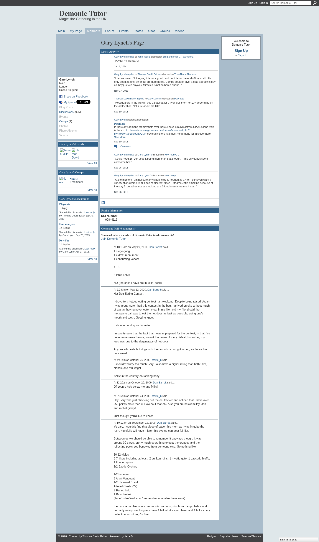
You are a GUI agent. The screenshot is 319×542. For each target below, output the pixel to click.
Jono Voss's (144, 56)
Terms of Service (251, 536)
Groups (63, 121)
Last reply (89, 212)
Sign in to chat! (289, 539)
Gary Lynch (120, 56)
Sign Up (252, 3)
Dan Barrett (155, 247)
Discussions (66, 112)
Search (315, 3)
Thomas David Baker (125, 98)
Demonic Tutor (83, 13)
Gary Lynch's (154, 98)
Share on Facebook (76, 96)
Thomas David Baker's (150, 74)
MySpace (70, 102)
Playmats (64, 204)
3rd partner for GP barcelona (178, 56)
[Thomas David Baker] (77, 153)
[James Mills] (65, 153)
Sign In (264, 3)
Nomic (74, 179)
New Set (64, 240)
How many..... (67, 224)
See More (120, 137)
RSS (103, 203)
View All (92, 163)
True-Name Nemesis (185, 74)
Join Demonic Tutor (113, 238)
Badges (211, 536)
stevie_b (157, 360)
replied (130, 56)
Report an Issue (229, 536)
